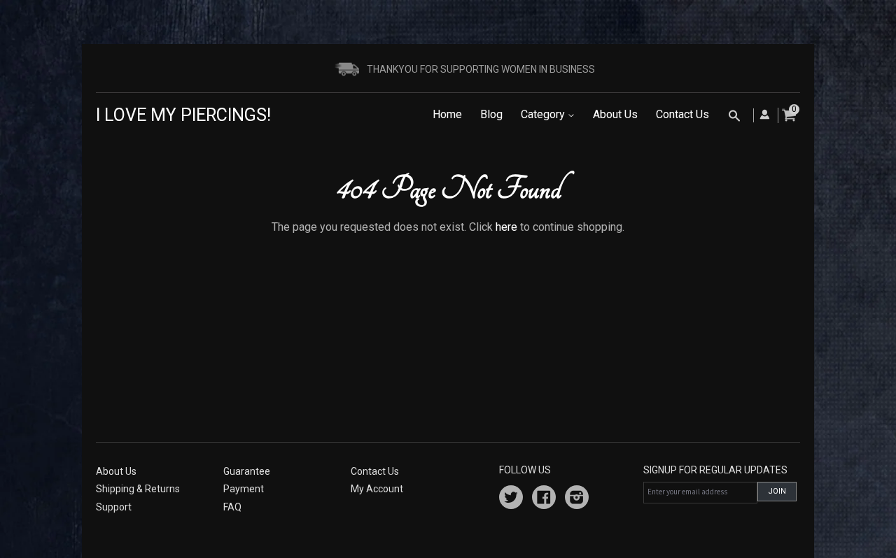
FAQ (232, 507)
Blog (491, 114)
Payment (243, 488)
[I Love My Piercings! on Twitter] (511, 499)
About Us (615, 114)
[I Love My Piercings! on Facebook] (544, 499)
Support (114, 507)
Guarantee (246, 471)
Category (544, 114)
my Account (377, 488)
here (506, 227)
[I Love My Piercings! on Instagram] (577, 499)
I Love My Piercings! (183, 115)
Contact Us (682, 114)
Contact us (375, 471)
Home (447, 114)
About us (116, 471)
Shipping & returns (138, 488)
